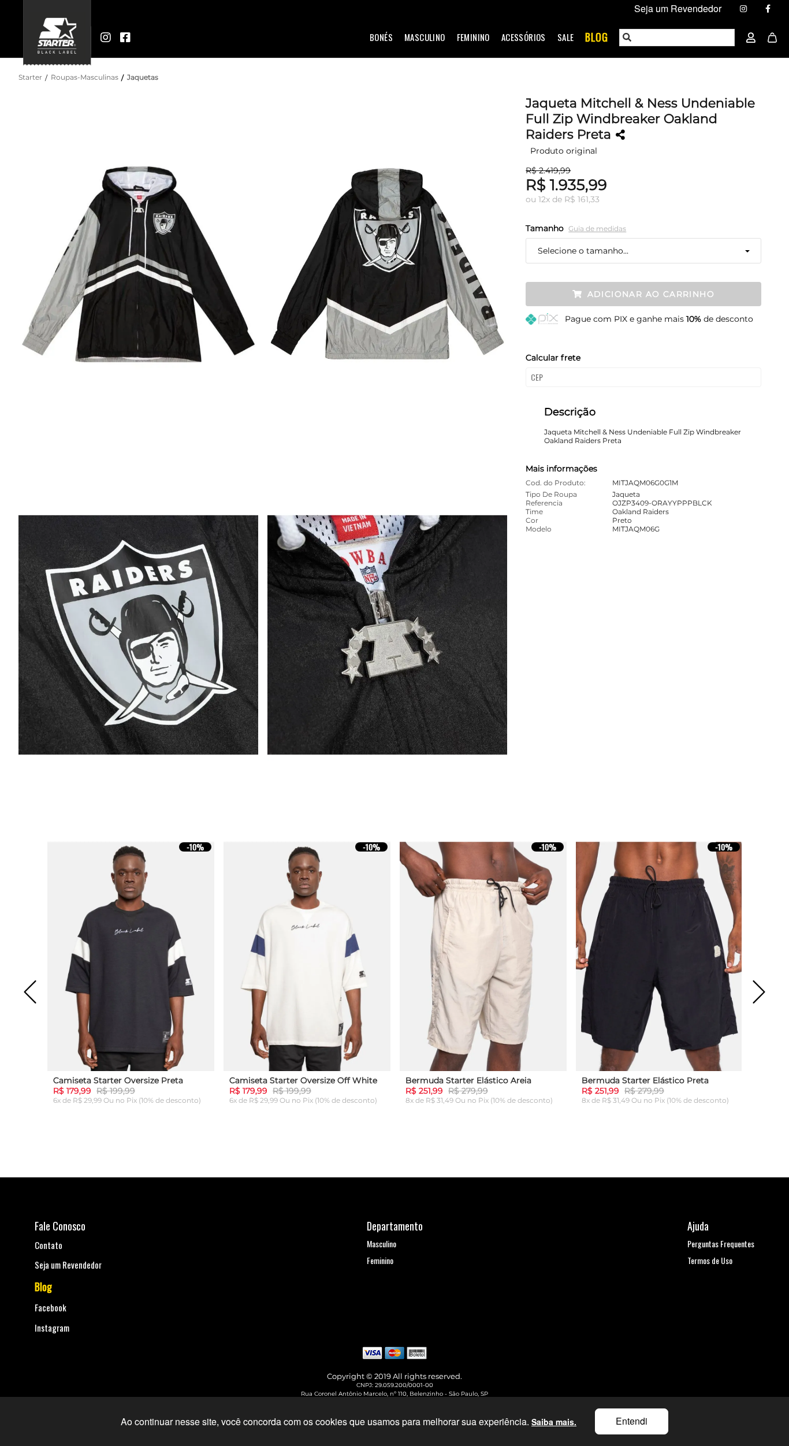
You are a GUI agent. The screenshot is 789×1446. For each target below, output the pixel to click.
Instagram (52, 1327)
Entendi (631, 1421)
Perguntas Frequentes (720, 1243)
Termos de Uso (709, 1260)
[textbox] (677, 37)
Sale (565, 37)
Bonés (381, 37)
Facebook (50, 1307)
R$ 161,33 (582, 199)
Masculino (424, 37)
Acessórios (523, 37)
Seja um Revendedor (68, 1264)
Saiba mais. (553, 1422)
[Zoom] (142, 264)
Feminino (473, 37)
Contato (48, 1245)
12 (544, 199)
